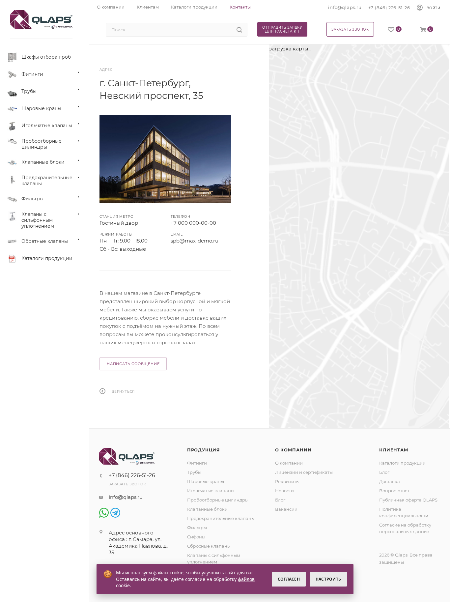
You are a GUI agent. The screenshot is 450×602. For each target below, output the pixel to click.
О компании (293, 449)
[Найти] (239, 30)
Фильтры (197, 527)
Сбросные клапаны (209, 546)
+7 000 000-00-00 (193, 223)
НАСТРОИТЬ (328, 579)
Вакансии (286, 509)
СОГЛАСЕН (289, 579)
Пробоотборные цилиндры (217, 499)
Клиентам (393, 449)
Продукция (203, 449)
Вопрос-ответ (394, 490)
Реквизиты (287, 481)
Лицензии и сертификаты (304, 472)
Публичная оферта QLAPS (408, 499)
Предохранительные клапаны (221, 518)
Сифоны (196, 536)
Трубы (194, 472)
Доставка (389, 481)
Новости (284, 490)
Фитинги (197, 463)
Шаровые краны (205, 481)
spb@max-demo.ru (194, 241)
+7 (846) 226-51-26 (389, 7)
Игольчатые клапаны (210, 490)
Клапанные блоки (207, 509)
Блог (280, 499)
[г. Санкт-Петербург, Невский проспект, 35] (165, 159)
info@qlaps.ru (344, 7)
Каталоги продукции (402, 463)
